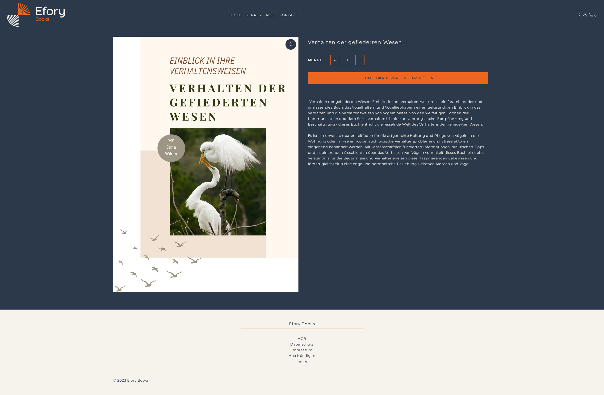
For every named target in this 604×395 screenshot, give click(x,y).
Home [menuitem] (235, 15)
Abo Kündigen (302, 355)
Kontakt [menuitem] (288, 15)
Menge (315, 60)
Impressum (301, 350)
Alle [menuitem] (270, 15)
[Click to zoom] (290, 44)
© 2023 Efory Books (131, 380)
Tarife (302, 361)
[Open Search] (578, 15)
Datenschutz (302, 344)
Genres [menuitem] (253, 15)
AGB (302, 338)
